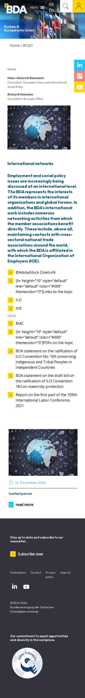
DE (51, 4)
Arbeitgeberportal (79, 6)
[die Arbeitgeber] (16, 8)
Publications (18, 572)
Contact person (20, 493)
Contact (36, 572)
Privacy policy (51, 575)
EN (51, 10)
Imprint (65, 572)
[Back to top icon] (75, 688)
